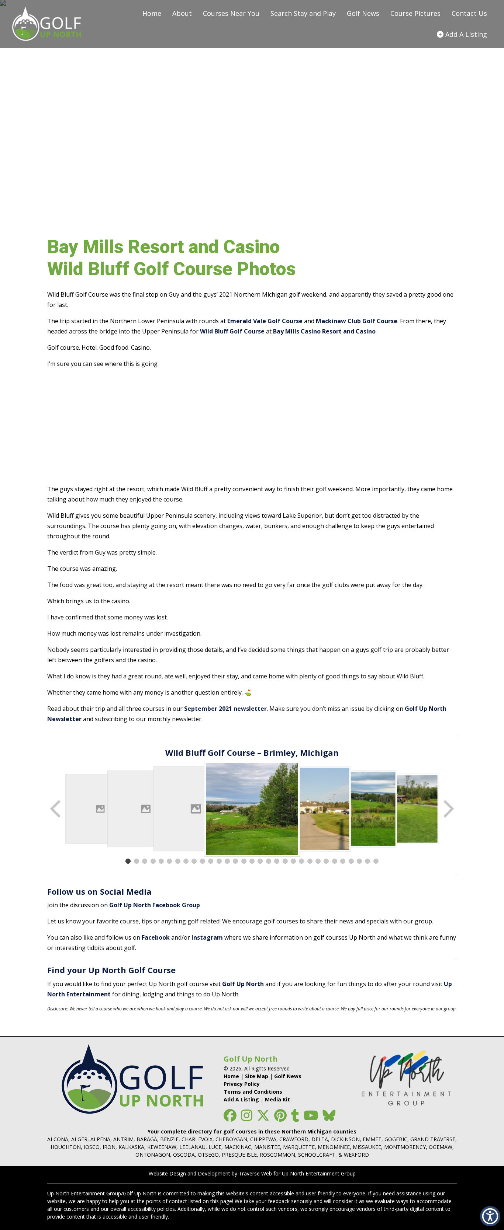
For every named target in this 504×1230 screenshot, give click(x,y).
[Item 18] (268, 861)
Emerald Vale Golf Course (265, 321)
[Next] (448, 809)
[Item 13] (227, 861)
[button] (490, 1216)
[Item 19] (276, 861)
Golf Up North (243, 984)
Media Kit (277, 1099)
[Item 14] (235, 861)
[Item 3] (144, 861)
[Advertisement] (252, 426)
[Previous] (56, 809)
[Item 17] (260, 861)
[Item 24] (318, 861)
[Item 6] (169, 861)
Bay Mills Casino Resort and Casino (324, 331)
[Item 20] (285, 861)
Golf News (287, 1076)
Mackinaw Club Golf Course (356, 321)
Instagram (207, 937)
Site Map (256, 1076)
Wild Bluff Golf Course (232, 331)
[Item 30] (367, 861)
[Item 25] (326, 861)
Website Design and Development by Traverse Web (210, 1173)
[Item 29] (359, 861)
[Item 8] (186, 861)
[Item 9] (194, 861)
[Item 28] (351, 861)
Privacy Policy (242, 1083)
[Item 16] (252, 861)
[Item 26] (334, 861)
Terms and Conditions (253, 1091)
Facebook (156, 937)
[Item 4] (153, 861)
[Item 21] (293, 861)
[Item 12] (219, 861)
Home (231, 1076)
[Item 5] (161, 861)
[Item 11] (210, 861)
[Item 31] (376, 861)
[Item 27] (342, 861)
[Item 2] (136, 861)
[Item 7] (177, 861)
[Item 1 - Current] (128, 861)
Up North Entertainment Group (319, 1173)
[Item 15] (243, 861)
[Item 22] (301, 861)
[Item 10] (202, 861)
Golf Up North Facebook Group (154, 905)
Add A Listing (241, 1099)
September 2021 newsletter (225, 709)
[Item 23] (310, 861)
